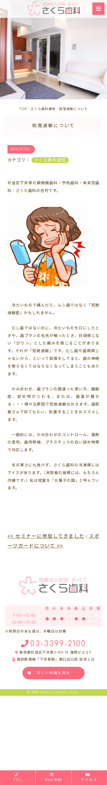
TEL (17, 780)
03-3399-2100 (58, 644)
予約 (53, 780)
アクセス (89, 780)
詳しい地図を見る (53, 673)
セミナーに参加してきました (46, 536)
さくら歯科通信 (50, 160)
